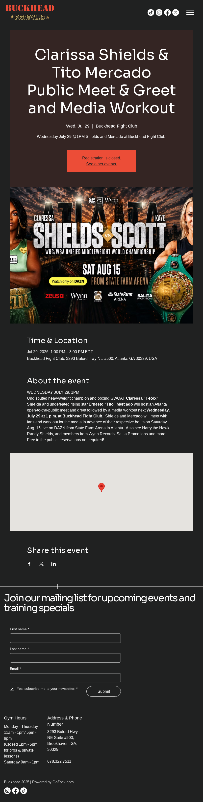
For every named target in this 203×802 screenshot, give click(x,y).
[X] (175, 12)
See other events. (101, 164)
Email (15, 669)
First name (19, 629)
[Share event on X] (41, 564)
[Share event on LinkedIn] (53, 564)
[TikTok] (151, 12)
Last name (19, 649)
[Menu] (191, 12)
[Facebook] (167, 12)
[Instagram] (159, 12)
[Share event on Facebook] (29, 564)
